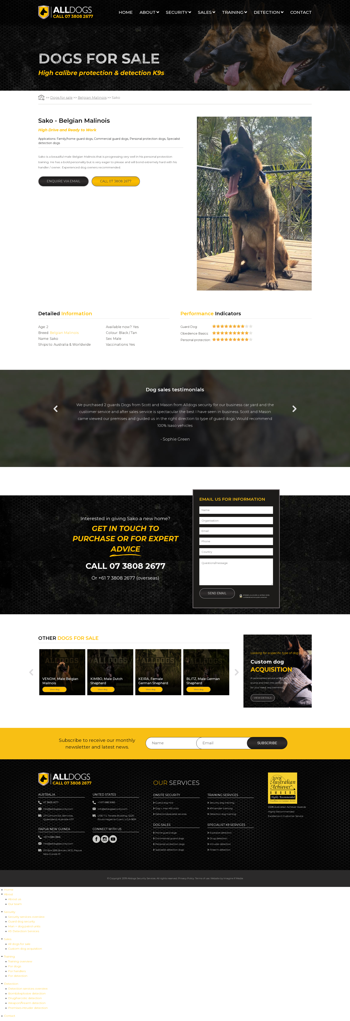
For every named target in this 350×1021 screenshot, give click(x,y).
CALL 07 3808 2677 (125, 566)
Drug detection (218, 838)
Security (177, 12)
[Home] (65, 18)
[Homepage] (41, 98)
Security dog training (222, 802)
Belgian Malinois (92, 98)
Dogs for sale (61, 98)
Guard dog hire (164, 802)
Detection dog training (223, 814)
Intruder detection (220, 844)
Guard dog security (21, 921)
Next (294, 409)
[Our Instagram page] (105, 841)
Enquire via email (63, 181)
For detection (17, 976)
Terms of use (202, 878)
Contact (301, 12)
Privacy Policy (186, 878)
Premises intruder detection (28, 1008)
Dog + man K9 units (167, 808)
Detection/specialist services (171, 814)
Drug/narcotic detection (25, 998)
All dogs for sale (19, 944)
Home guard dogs (166, 832)
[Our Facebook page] (96, 841)
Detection (267, 12)
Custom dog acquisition (25, 948)
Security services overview (26, 917)
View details (262, 697)
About (148, 12)
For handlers (17, 971)
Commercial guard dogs (111, 139)
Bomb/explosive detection (27, 993)
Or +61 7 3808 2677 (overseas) (125, 578)
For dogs (14, 966)
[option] (175, 418)
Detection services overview (28, 988)
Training (232, 12)
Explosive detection (221, 832)
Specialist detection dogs (169, 849)
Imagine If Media (233, 878)
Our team (15, 904)
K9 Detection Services (23, 931)
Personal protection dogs (147, 139)
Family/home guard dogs (75, 139)
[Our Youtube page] (113, 841)
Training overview (20, 961)
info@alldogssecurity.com (58, 808)
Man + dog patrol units (24, 926)
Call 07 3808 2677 (115, 181)
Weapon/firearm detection (27, 1003)
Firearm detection (220, 849)
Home (126, 12)
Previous (55, 409)
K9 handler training (221, 808)
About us (14, 899)
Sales (205, 12)
